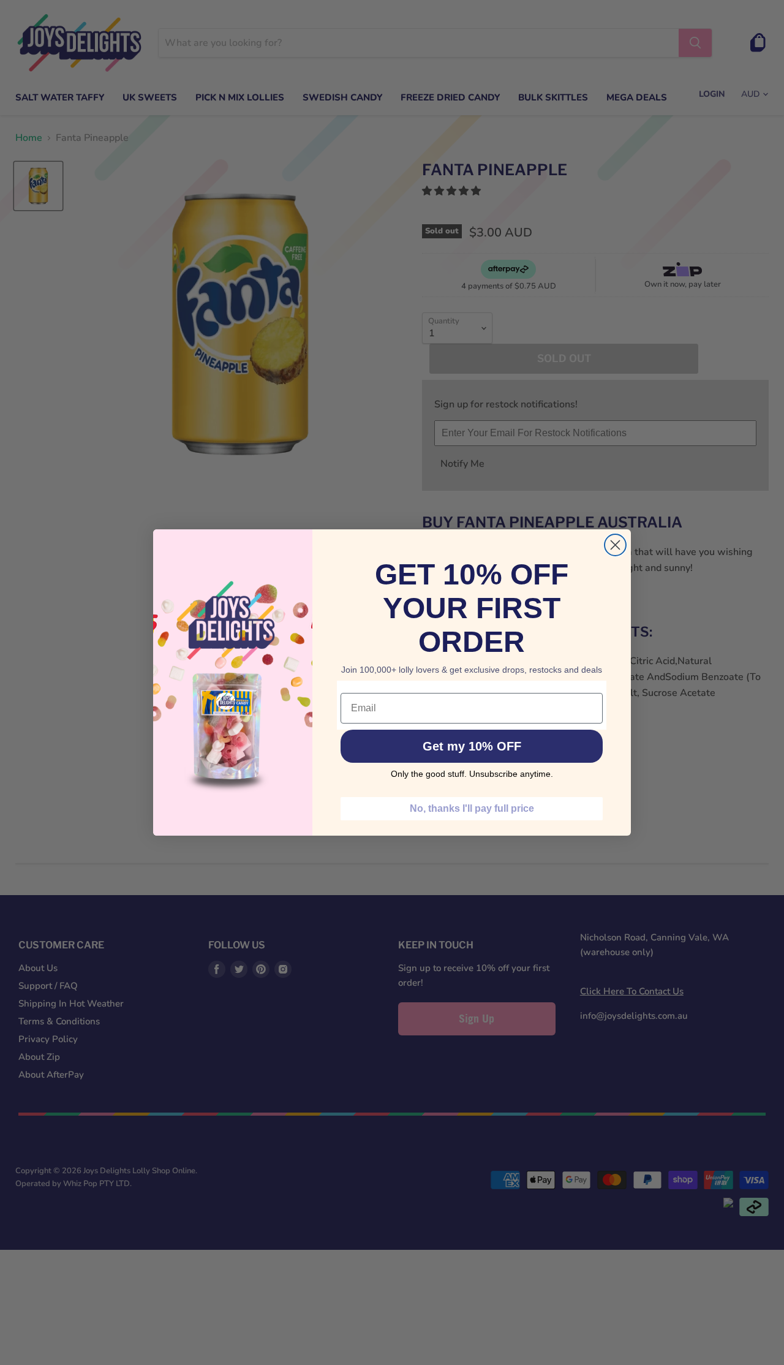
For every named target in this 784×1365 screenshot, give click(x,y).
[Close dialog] (615, 545)
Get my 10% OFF (472, 746)
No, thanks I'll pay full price (472, 808)
